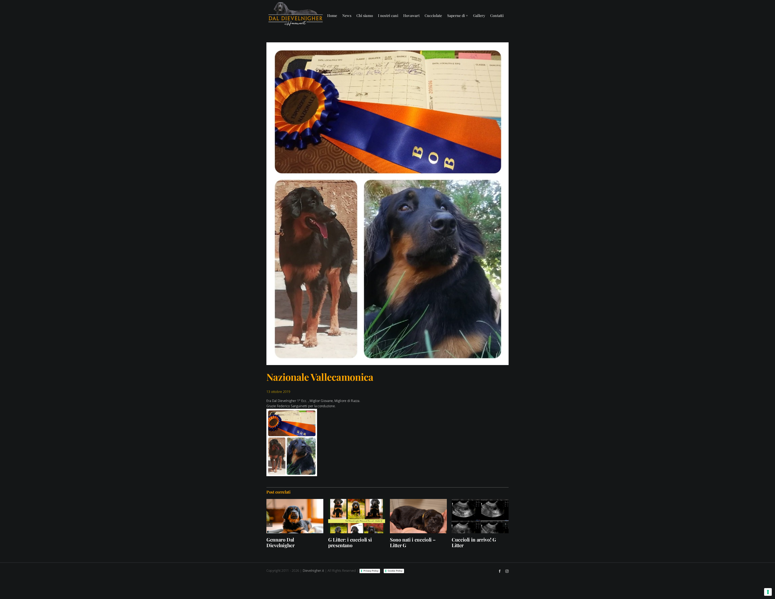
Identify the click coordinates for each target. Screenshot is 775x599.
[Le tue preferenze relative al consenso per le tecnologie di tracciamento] (768, 592)
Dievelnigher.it (313, 570)
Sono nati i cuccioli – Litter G (413, 542)
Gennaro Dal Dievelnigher (280, 542)
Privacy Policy (370, 570)
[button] (269, 524)
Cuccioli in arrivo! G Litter (474, 542)
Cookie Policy (395, 570)
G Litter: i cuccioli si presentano (350, 542)
